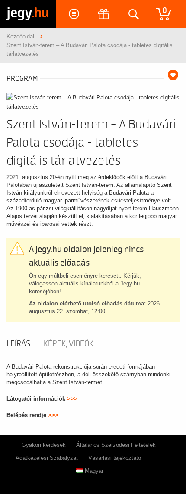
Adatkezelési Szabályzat (47, 458)
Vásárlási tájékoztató (114, 458)
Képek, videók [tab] (68, 344)
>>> (72, 398)
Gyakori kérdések (44, 445)
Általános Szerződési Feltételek (116, 445)
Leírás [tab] (18, 344)
